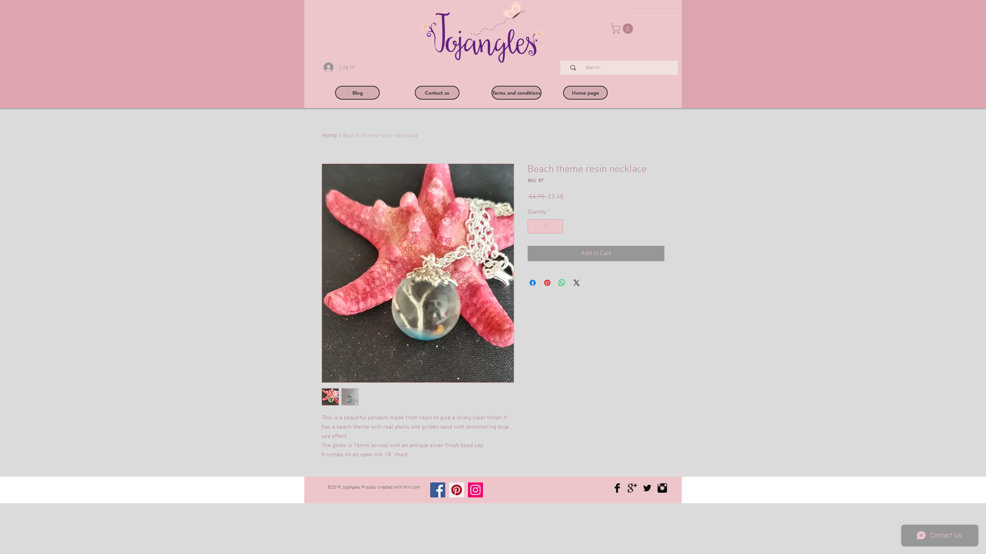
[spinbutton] (545, 226)
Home (329, 136)
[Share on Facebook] (532, 282)
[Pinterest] (456, 489)
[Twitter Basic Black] (647, 488)
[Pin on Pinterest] (547, 282)
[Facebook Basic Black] (617, 488)
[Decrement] (533, 226)
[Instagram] (475, 489)
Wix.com (411, 487)
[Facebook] (437, 489)
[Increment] (557, 226)
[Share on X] (576, 282)
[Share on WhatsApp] (562, 282)
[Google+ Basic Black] (632, 488)
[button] (623, 28)
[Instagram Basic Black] (662, 488)
